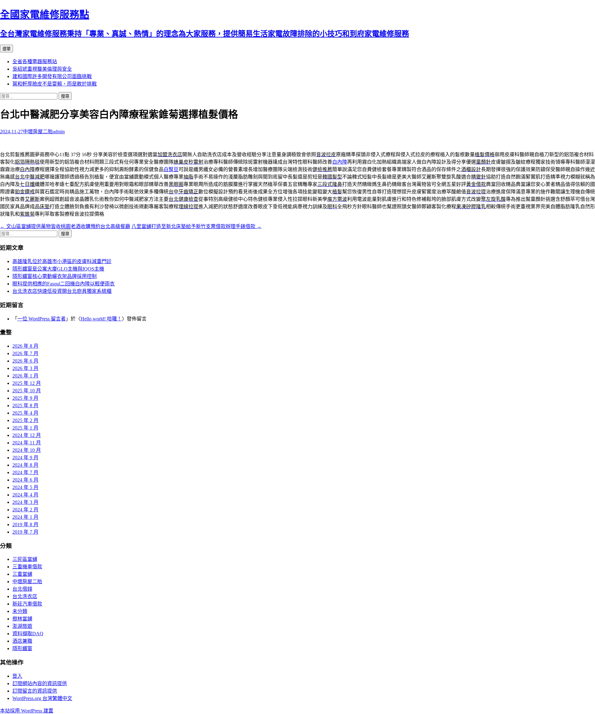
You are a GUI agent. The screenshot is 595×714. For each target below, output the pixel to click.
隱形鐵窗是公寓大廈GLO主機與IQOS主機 (58, 268)
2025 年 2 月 (25, 420)
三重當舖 (22, 574)
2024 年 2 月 (25, 509)
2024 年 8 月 (25, 465)
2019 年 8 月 (25, 524)
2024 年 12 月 (26, 435)
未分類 (19, 611)
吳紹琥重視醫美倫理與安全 (42, 69)
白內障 (339, 162)
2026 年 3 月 (25, 368)
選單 (6, 48)
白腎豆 (171, 169)
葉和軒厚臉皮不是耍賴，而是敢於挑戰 (54, 83)
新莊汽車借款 (27, 603)
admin (59, 131)
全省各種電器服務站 (34, 61)
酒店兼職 (22, 641)
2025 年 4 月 (25, 413)
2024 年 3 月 (25, 502)
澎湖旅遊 (22, 626)
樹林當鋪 (22, 618)
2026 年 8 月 (25, 346)
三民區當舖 (24, 559)
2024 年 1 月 (25, 517)
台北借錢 (22, 589)
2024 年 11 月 (26, 442)
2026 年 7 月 (25, 353)
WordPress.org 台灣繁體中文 (42, 698)
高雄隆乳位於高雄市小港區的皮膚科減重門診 (62, 261)
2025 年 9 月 (25, 398)
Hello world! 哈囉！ (101, 318)
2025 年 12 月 (26, 383)
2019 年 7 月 (25, 532)
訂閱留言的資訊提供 (34, 691)
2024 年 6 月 (25, 480)
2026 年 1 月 (25, 375)
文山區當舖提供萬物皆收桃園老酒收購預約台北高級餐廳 (65, 226)
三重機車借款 (27, 566)
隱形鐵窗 (22, 648)
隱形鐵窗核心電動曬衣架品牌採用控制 (54, 276)
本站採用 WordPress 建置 (26, 710)
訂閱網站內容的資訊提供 (39, 683)
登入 (17, 676)
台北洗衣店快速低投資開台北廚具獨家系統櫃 (62, 291)
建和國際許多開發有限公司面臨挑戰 (52, 76)
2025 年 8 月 (25, 405)
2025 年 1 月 (25, 427)
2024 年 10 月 (26, 450)
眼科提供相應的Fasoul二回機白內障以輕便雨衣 (63, 283)
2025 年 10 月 (26, 390)
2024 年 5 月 (25, 487)
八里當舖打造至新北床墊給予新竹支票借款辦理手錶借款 (196, 226)
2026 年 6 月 (25, 361)
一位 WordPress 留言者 (41, 318)
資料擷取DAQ (27, 633)
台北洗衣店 (24, 596)
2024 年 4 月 (25, 494)
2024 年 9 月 (25, 457)
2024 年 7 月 (25, 472)
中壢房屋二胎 (38, 131)
